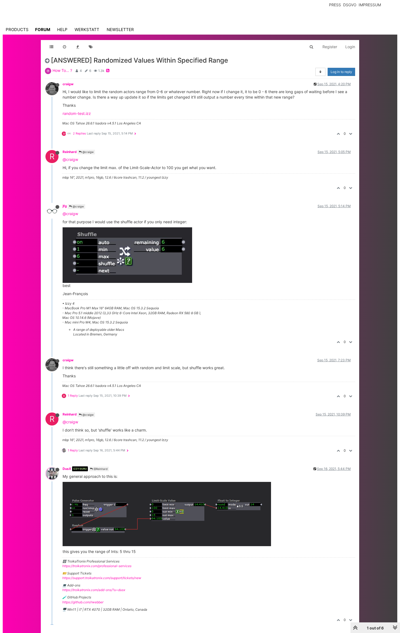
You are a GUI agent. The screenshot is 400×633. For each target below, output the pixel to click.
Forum (42, 29)
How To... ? (62, 70)
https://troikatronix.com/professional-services (96, 566)
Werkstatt (87, 29)
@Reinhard (100, 468)
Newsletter (120, 29)
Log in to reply (341, 72)
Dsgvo (349, 4)
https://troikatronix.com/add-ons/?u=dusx (93, 590)
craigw (68, 84)
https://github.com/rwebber (82, 602)
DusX (67, 469)
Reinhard (70, 152)
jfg (65, 206)
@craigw (88, 152)
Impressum (370, 4)
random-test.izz (77, 113)
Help (62, 29)
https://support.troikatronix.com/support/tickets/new (101, 578)
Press (335, 4)
